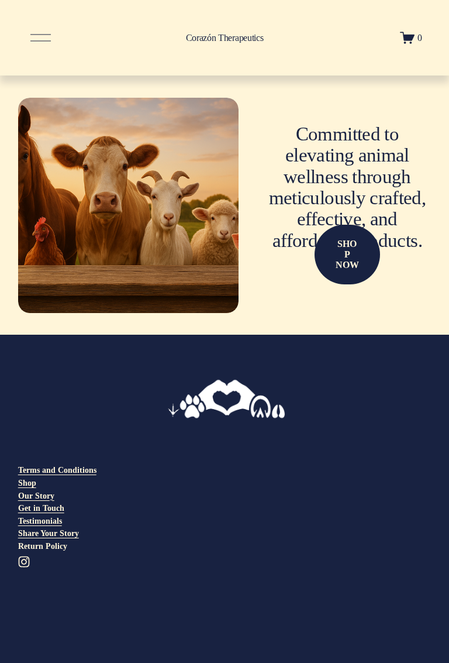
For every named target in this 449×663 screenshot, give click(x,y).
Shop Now (347, 254)
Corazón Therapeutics (225, 38)
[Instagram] (24, 562)
